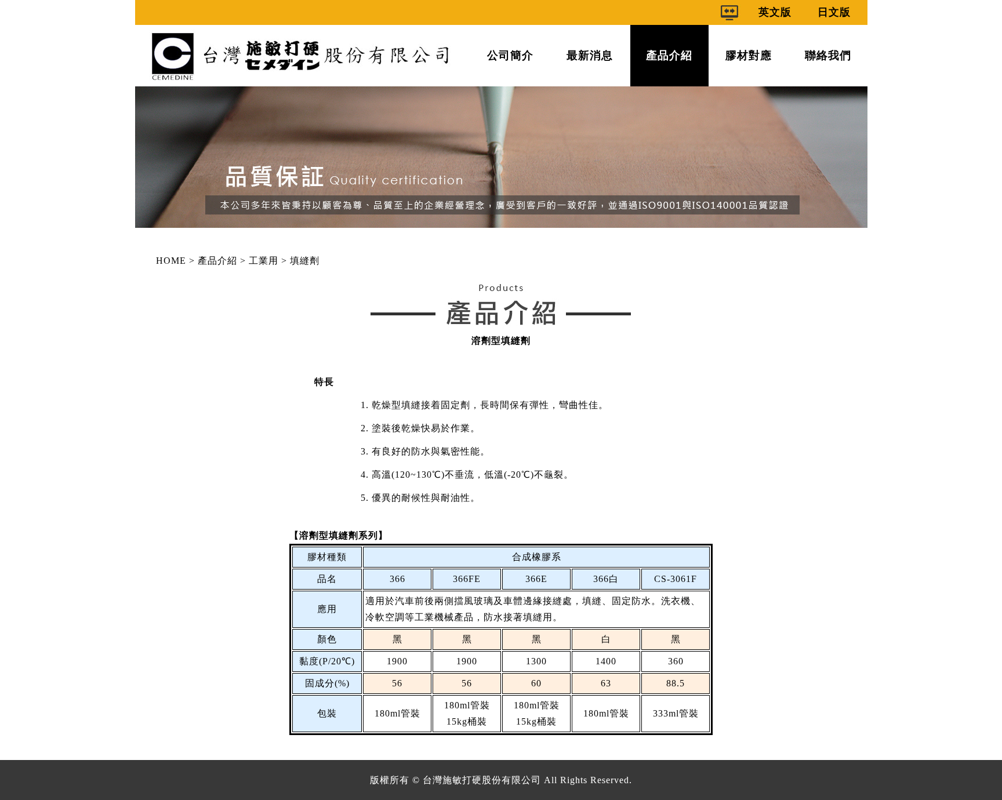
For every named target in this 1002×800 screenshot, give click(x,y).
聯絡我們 (828, 55)
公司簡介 (510, 55)
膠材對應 (748, 55)
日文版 (834, 12)
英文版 (775, 12)
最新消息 (590, 55)
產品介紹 (669, 55)
